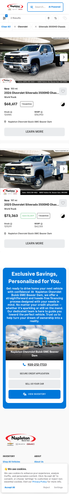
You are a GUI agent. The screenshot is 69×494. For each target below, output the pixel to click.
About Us (38, 462)
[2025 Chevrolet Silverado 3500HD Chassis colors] (63, 216)
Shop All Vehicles (11, 462)
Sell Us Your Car (34, 384)
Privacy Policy (39, 482)
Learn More (34, 131)
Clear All (6, 27)
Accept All (10, 488)
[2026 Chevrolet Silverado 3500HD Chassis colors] (63, 104)
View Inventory (37, 394)
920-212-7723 (37, 365)
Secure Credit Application (34, 374)
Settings (58, 488)
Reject (46, 488)
